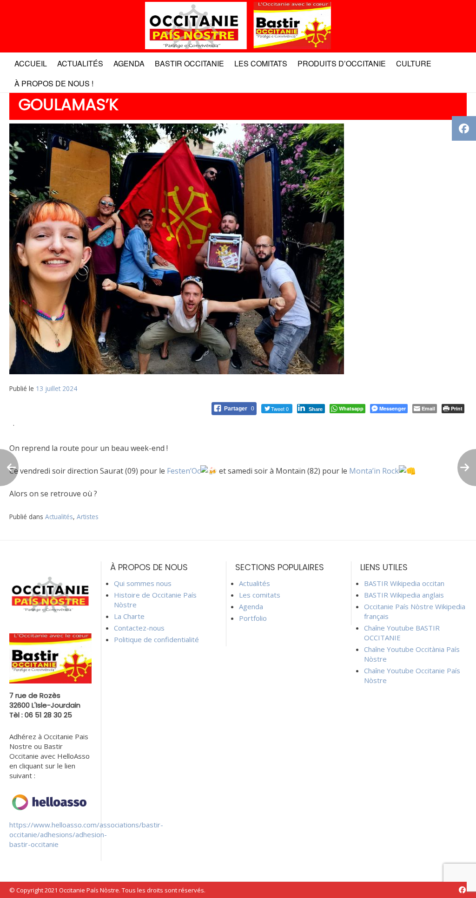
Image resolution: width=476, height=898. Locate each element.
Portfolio (253, 618)
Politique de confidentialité (156, 639)
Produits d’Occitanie (342, 63)
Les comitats (260, 63)
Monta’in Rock (374, 471)
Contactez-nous (139, 627)
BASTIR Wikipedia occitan (404, 583)
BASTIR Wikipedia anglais (404, 594)
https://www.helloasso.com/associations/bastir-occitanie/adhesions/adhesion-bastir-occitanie (86, 834)
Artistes (88, 516)
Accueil (30, 63)
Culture (413, 63)
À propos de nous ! (53, 83)
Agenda (129, 63)
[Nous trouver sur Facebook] (462, 890)
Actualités (80, 63)
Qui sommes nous (143, 583)
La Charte (129, 616)
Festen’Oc (183, 471)
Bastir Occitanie (189, 63)
